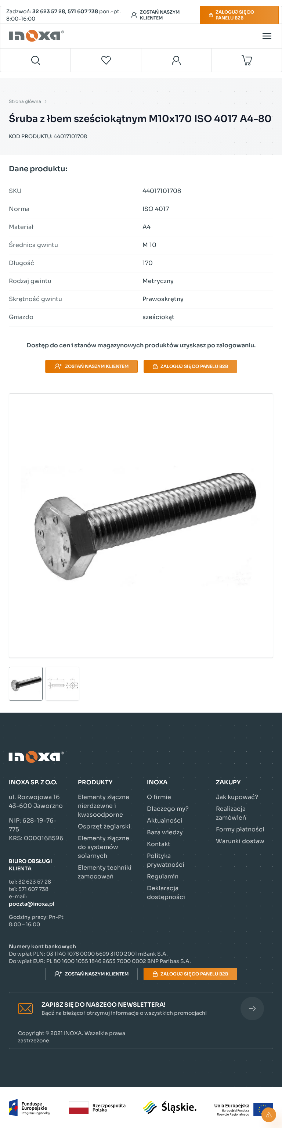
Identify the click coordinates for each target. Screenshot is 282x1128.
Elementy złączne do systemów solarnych (103, 847)
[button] (141, 1008)
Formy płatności (240, 829)
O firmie (159, 797)
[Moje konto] (176, 60)
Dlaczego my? (168, 809)
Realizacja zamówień (231, 813)
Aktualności (164, 820)
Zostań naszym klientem (160, 15)
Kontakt (158, 844)
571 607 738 (83, 11)
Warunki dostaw (240, 841)
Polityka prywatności (165, 860)
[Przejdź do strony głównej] (37, 36)
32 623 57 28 (48, 11)
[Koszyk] (247, 60)
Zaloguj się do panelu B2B (235, 15)
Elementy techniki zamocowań (104, 872)
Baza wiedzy (165, 832)
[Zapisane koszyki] (106, 60)
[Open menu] (267, 36)
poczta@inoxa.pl (31, 903)
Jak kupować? (237, 797)
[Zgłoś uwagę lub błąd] (268, 1114)
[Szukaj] (35, 60)
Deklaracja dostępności (166, 892)
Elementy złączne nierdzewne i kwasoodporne (103, 806)
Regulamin (162, 876)
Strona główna (25, 101)
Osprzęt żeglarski (104, 826)
